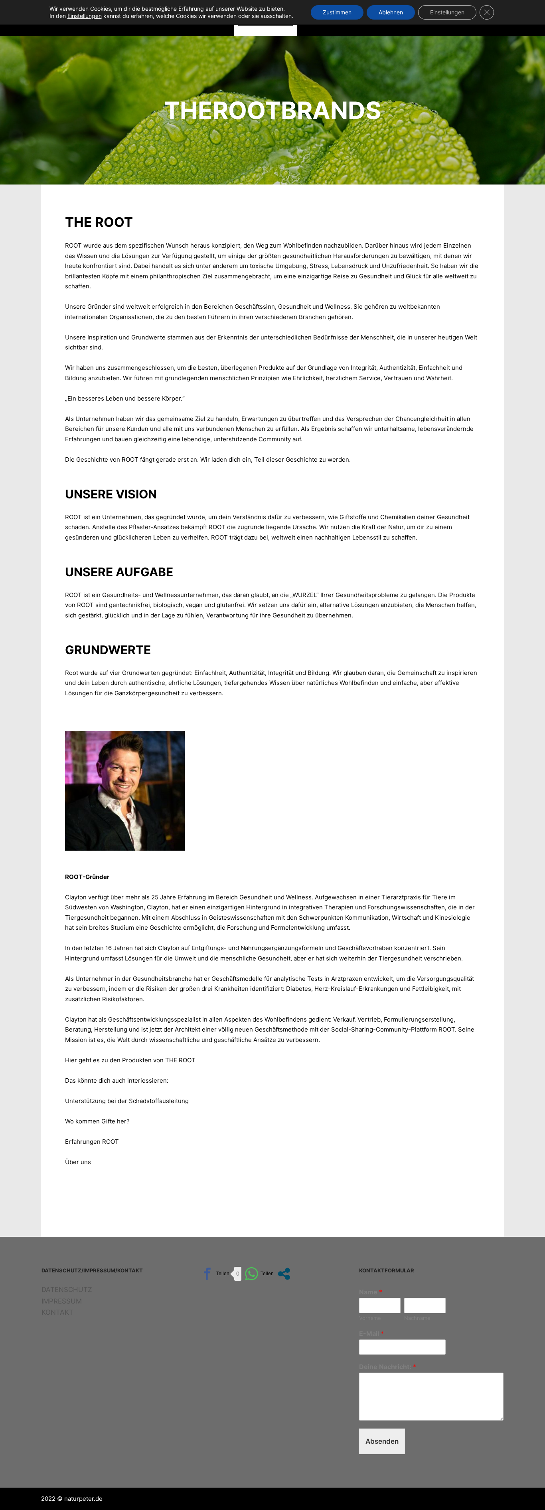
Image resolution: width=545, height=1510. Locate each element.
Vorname (370, 1318)
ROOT (73, 245)
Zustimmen (337, 12)
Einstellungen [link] (84, 15)
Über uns (78, 1162)
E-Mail (371, 1333)
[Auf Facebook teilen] (214, 1274)
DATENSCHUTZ (66, 1290)
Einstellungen (447, 12)
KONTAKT (57, 1312)
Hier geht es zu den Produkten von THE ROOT (130, 1060)
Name (370, 1292)
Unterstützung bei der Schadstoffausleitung (127, 1101)
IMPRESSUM (61, 1301)
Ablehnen (391, 12)
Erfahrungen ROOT (92, 1141)
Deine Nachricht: (387, 1367)
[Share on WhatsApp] (259, 1274)
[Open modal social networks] (284, 1274)
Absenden (382, 1441)
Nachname (417, 1318)
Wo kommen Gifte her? (97, 1121)
